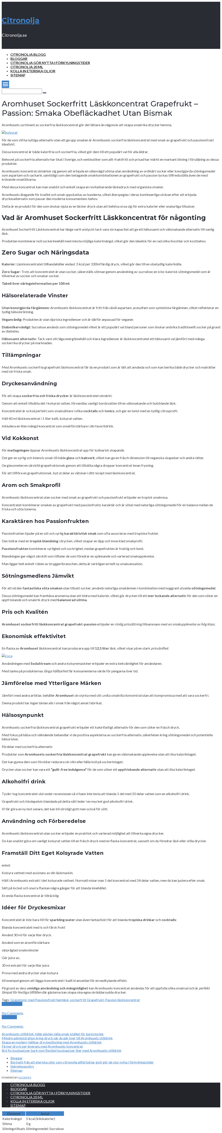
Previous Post (12, 1004)
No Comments (12, 1013)
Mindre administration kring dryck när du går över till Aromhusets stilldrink (57, 1038)
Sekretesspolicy (22, 1066)
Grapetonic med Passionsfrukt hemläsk (39, 1000)
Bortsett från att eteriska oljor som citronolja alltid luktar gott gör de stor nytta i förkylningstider (82, 1062)
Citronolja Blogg (28, 54)
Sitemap (17, 75)
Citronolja (20, 20)
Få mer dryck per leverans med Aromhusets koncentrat (42, 1046)
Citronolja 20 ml (26, 67)
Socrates (24, 1077)
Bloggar (18, 58)
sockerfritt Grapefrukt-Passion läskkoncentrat (105, 1000)
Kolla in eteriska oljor (32, 71)
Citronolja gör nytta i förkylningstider (50, 63)
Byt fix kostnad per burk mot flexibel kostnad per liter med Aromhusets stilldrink (61, 1050)
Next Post (9, 1017)
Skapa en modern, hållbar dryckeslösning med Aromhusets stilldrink (52, 1042)
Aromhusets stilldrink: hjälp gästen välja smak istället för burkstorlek (53, 1034)
